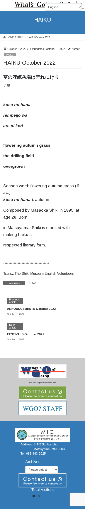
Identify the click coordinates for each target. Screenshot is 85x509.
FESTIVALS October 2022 (25, 334)
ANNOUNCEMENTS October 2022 (31, 308)
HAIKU (10, 54)
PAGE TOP (79, 490)
